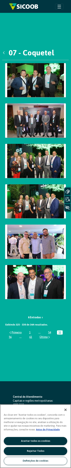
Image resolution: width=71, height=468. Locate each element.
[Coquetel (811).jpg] (35, 120)
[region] (35, 436)
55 (61, 333)
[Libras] (67, 191)
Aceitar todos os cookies (35, 440)
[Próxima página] (45, 337)
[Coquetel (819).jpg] (35, 201)
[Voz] (67, 199)
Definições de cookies (35, 460)
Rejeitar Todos (35, 450)
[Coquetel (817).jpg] (35, 161)
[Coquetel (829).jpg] (35, 282)
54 (50, 333)
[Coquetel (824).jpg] (35, 242)
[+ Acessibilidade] (67, 208)
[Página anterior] (15, 332)
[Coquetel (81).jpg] (35, 80)
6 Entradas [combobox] (34, 317)
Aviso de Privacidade (48, 429)
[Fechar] (65, 410)
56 (11, 337)
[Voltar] (4, 52)
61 (31, 337)
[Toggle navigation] (59, 6)
